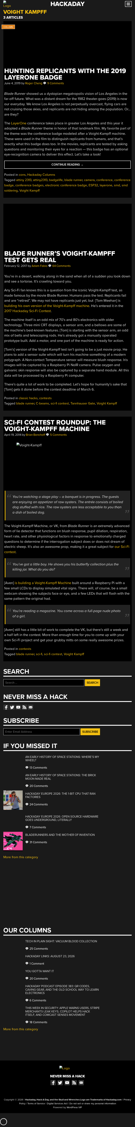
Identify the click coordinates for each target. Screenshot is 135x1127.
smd (117, 185)
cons (22, 175)
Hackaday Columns (41, 175)
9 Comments (55, 83)
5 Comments (58, 435)
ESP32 (93, 185)
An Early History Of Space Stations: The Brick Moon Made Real (60, 777)
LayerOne (18, 123)
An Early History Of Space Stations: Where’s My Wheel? (62, 758)
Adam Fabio (39, 266)
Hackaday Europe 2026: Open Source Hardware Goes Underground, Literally (61, 818)
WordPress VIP (74, 1107)
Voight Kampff (29, 190)
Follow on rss (24, 707)
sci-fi (39, 654)
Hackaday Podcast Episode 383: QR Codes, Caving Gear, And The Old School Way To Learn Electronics (62, 989)
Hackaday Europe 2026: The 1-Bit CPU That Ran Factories (60, 795)
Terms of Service (36, 1103)
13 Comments (38, 768)
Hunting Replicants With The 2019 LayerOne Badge (65, 74)
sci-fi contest (60, 403)
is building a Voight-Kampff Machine (43, 583)
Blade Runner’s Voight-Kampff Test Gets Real (59, 257)
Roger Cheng (33, 83)
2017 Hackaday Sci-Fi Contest (27, 311)
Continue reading (75, 166)
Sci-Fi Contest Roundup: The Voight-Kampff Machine (55, 426)
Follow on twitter (12, 707)
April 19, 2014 (12, 435)
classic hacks (28, 398)
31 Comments (38, 842)
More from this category (20, 857)
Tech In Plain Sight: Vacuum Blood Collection (61, 941)
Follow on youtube (18, 707)
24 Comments (38, 804)
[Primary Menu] (128, 4)
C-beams (42, 403)
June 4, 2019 (12, 83)
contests (45, 398)
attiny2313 (40, 180)
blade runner (73, 180)
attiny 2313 (23, 180)
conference (104, 180)
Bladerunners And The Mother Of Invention (60, 835)
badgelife (56, 180)
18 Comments (38, 1022)
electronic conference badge (66, 185)
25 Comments (38, 949)
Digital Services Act (57, 1103)
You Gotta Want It (39, 971)
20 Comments (38, 786)
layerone (106, 185)
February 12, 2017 (15, 266)
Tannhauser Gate (82, 403)
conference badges (29, 185)
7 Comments (37, 827)
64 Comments (61, 266)
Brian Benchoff (35, 435)
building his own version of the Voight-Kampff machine (46, 306)
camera (89, 180)
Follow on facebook (6, 707)
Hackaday (67, 4)
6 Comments (37, 1000)
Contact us (30, 707)
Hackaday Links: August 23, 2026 (50, 956)
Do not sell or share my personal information (92, 1103)
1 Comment (36, 963)
